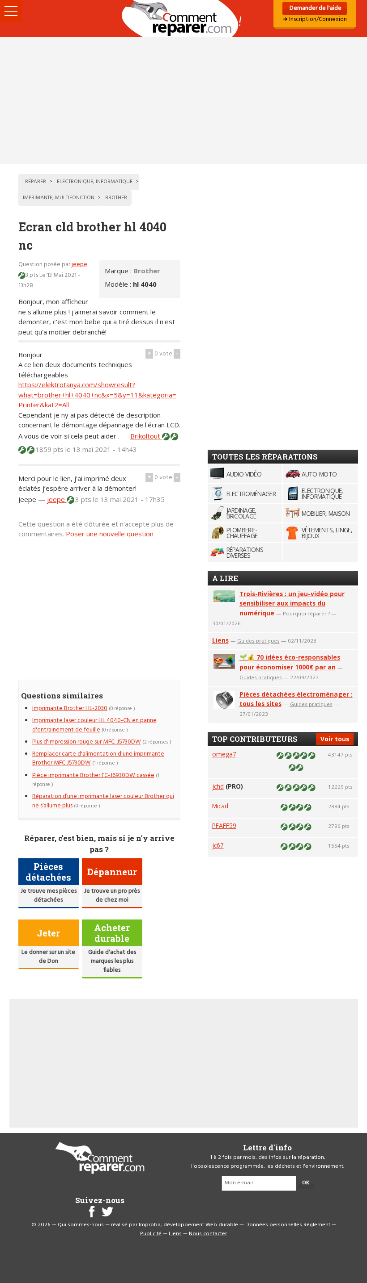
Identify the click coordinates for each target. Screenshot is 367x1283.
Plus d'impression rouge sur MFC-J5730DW (86, 742)
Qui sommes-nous (81, 1224)
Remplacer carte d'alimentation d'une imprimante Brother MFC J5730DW (98, 758)
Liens (220, 640)
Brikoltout (146, 435)
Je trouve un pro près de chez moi (112, 895)
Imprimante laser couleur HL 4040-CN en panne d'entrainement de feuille (94, 725)
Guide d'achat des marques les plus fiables (112, 961)
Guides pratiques (258, 640)
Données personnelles (273, 1224)
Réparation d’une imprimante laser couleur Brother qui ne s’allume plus (103, 801)
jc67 (218, 845)
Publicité (151, 1233)
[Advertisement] (183, 100)
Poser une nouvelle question (110, 533)
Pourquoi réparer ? (306, 613)
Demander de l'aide (314, 8)
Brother (146, 270)
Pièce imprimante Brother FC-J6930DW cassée (93, 775)
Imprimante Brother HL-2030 (69, 708)
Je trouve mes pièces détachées (49, 895)
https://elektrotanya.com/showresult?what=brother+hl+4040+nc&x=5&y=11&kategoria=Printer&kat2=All (97, 394)
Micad (220, 806)
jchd (218, 786)
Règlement (316, 1224)
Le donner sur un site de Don (48, 957)
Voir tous (334, 739)
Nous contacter (208, 1233)
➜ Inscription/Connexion (314, 19)
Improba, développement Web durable (188, 1224)
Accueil (183, 18)
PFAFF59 (224, 825)
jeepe (79, 264)
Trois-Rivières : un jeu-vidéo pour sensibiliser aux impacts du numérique (292, 603)
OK (305, 1183)
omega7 (224, 754)
